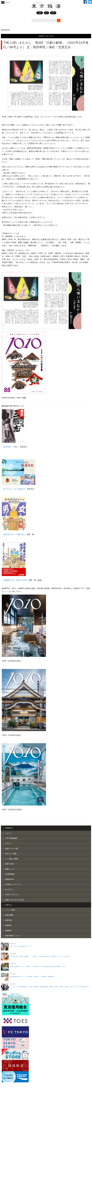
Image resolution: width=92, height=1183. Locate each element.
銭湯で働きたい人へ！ (13, 935)
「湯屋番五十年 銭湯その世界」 (15, 580)
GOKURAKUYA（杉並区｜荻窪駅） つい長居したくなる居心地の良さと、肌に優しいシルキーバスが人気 (39, 956)
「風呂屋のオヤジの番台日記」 (14, 534)
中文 (46, 13)
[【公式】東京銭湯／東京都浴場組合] (50, 9)
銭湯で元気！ (10, 864)
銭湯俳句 (8, 925)
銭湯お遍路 (9, 915)
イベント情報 (10, 910)
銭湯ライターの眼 (11, 848)
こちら (6, 591)
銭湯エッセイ (10, 869)
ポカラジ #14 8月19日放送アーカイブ (21, 946)
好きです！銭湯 (10, 854)
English (40, 13)
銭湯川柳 (8, 920)
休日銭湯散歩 (10, 874)
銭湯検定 (8, 930)
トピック (8, 833)
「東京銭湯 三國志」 (11, 447)
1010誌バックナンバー (13, 884)
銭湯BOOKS (9, 879)
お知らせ (8, 905)
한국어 (53, 13)
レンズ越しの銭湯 (11, 859)
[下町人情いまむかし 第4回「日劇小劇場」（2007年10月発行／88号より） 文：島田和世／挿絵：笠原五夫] (46, 83)
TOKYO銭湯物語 (11, 838)
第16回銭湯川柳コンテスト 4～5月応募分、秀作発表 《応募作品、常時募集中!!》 (33, 976)
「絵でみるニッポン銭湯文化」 (14, 489)
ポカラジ (8, 843)
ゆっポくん (9, 889)
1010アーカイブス (46, 36)
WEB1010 (8, 828)
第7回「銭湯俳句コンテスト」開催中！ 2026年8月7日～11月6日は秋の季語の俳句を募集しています (38, 966)
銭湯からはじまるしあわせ (14, 900)
